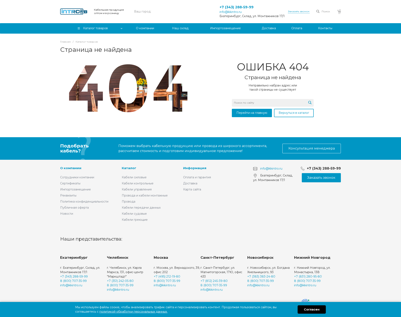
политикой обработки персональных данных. (133, 311)
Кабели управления (137, 189)
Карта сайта (192, 189)
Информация (194, 168)
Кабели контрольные (138, 183)
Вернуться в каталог (294, 113)
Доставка (190, 183)
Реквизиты (68, 195)
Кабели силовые (134, 177)
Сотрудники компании (77, 177)
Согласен (312, 309)
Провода (128, 201)
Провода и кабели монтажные (145, 195)
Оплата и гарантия (197, 177)
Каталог (129, 168)
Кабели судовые (134, 214)
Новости (66, 214)
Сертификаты (70, 183)
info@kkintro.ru (231, 12)
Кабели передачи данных (141, 207)
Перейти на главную (251, 113)
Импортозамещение (75, 189)
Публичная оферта (74, 207)
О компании (70, 168)
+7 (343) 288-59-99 (237, 7)
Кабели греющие (135, 220)
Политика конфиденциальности (84, 201)
